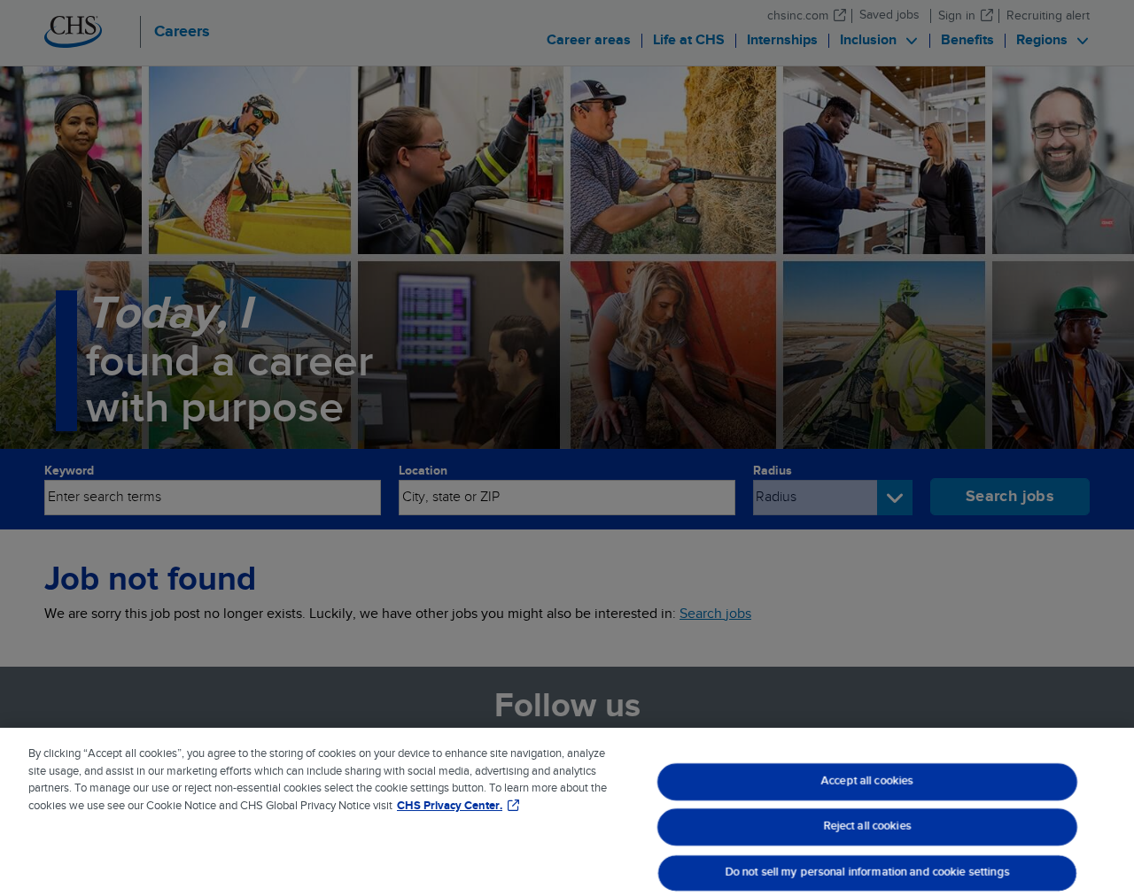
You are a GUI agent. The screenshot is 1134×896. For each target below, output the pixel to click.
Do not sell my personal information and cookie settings (868, 872)
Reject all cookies (868, 827)
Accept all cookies (867, 781)
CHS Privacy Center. (449, 806)
